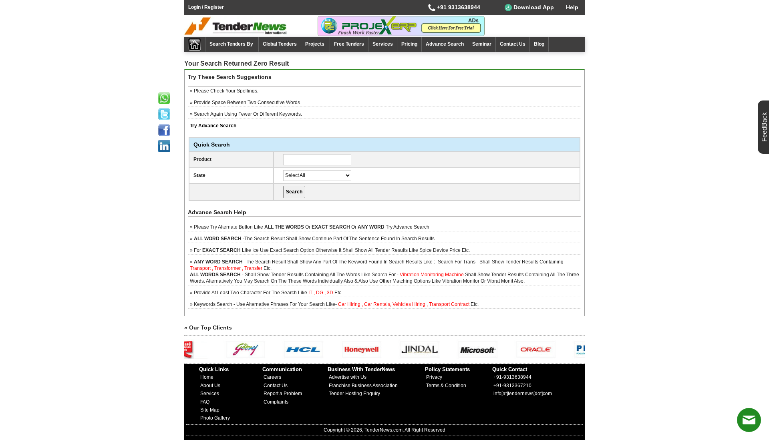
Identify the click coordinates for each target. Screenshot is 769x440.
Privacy (434, 377)
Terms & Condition (446, 385)
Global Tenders (280, 44)
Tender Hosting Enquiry (354, 393)
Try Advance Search (407, 227)
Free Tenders (349, 44)
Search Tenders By (231, 44)
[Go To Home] (194, 44)
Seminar (481, 44)
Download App (533, 7)
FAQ (204, 402)
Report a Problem (283, 393)
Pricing (409, 44)
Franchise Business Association (363, 385)
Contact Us (512, 44)
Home (206, 377)
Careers (272, 377)
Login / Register (206, 7)
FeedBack (764, 127)
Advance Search (445, 44)
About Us (210, 385)
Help (572, 7)
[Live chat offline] (749, 420)
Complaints (276, 402)
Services (382, 44)
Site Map (209, 410)
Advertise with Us (347, 377)
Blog (539, 44)
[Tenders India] (251, 26)
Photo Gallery (215, 418)
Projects (315, 44)
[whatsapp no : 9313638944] (164, 98)
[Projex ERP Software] (401, 25)
